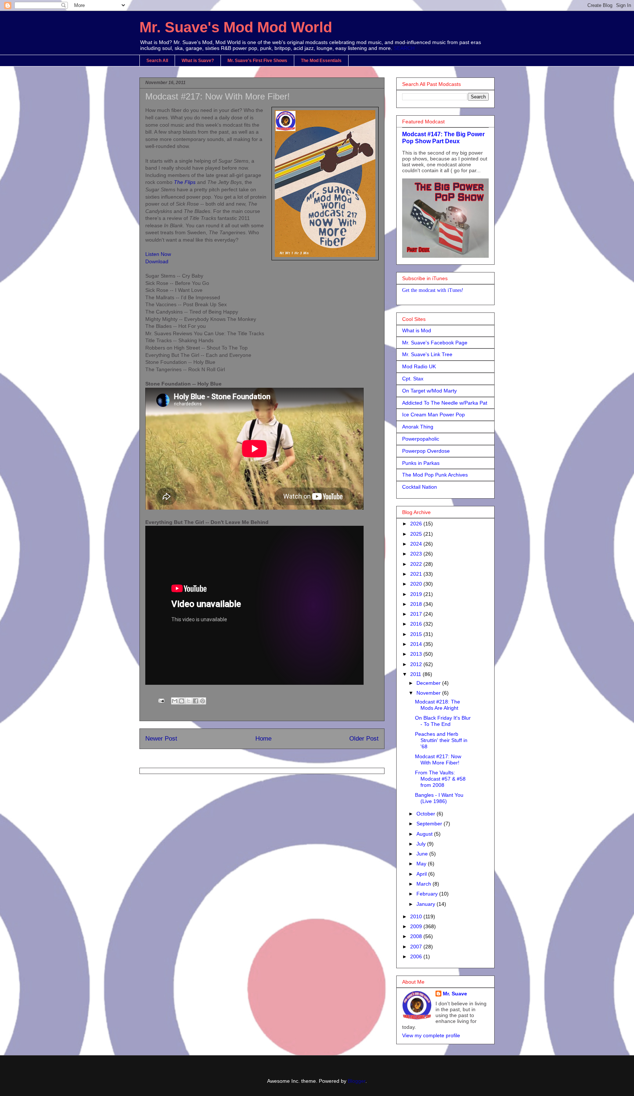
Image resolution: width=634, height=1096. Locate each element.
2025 (416, 534)
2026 (416, 524)
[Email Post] (161, 700)
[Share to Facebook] (195, 701)
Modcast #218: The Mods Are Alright (437, 705)
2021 (416, 574)
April (422, 874)
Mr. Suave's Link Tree (427, 354)
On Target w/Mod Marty (429, 391)
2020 (416, 584)
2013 (416, 654)
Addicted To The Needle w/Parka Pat (444, 403)
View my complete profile (431, 1035)
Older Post (364, 738)
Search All (157, 60)
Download (156, 261)
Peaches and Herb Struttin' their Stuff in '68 (441, 740)
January (426, 904)
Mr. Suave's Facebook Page (434, 343)
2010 (416, 916)
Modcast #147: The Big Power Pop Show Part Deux (443, 137)
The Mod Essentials (321, 60)
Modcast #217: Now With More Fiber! (438, 759)
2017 (416, 614)
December (429, 683)
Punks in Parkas (421, 463)
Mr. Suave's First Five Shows (257, 60)
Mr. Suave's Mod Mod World (235, 27)
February (427, 894)
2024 (416, 544)
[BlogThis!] (181, 701)
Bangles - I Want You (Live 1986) (439, 798)
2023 (416, 554)
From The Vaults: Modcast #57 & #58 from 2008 (440, 779)
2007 (416, 946)
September (430, 823)
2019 (416, 594)
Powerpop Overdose (426, 451)
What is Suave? (198, 60)
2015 (416, 634)
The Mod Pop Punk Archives (435, 475)
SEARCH (404, 48)
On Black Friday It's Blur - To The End (443, 721)
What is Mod (416, 330)
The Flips (185, 182)
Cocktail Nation (419, 487)
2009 (416, 926)
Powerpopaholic (420, 439)
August (425, 834)
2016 (416, 624)
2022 (416, 564)
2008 (416, 936)
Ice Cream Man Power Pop (433, 414)
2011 (416, 674)
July (421, 844)
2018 (416, 604)
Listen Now (158, 254)
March (424, 884)
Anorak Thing (417, 427)
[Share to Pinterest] (202, 701)
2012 (416, 664)
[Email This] (174, 701)
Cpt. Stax (412, 378)
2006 (416, 956)
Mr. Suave (455, 993)
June (422, 854)
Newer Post (161, 738)
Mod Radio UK (419, 366)
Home (263, 738)
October (426, 814)
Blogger (356, 1081)
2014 (416, 644)
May (422, 864)
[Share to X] (188, 701)
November (429, 693)
